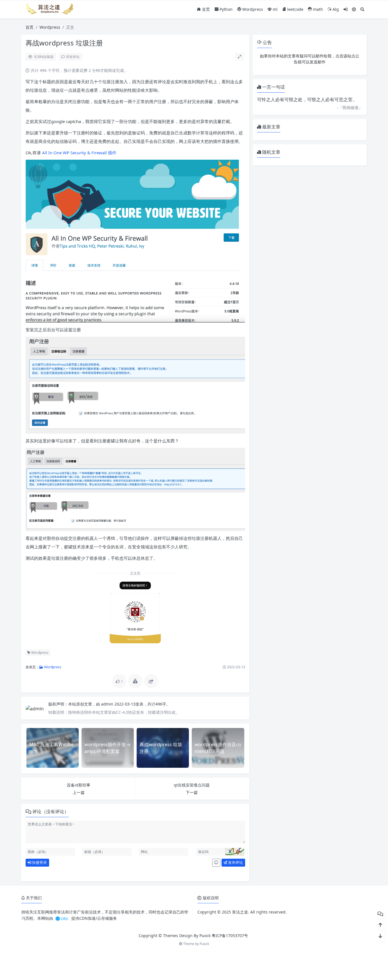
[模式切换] (354, 9)
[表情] (216, 863)
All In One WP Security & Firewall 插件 (79, 152)
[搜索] (362, 9)
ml (275, 9)
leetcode (294, 9)
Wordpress (252, 9)
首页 (205, 9)
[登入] (345, 9)
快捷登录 (39, 862)
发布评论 (235, 862)
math (317, 9)
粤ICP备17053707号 (230, 935)
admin (107, 704)
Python (225, 9)
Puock (204, 943)
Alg (335, 9)
